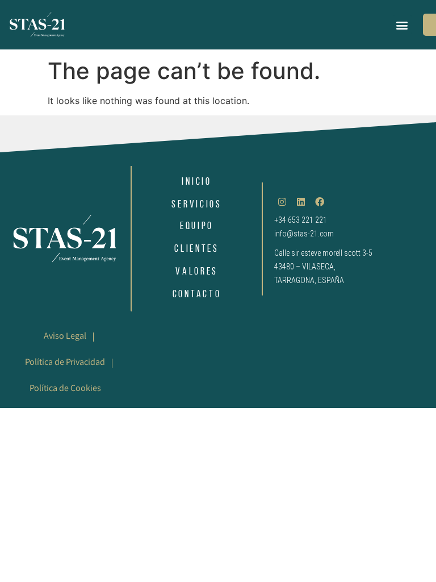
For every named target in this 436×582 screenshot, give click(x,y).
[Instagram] (282, 202)
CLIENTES (196, 249)
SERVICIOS (196, 205)
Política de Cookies (65, 389)
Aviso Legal (65, 336)
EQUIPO (196, 227)
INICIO (196, 182)
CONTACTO (197, 295)
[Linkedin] (301, 202)
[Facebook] (319, 202)
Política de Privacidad (65, 362)
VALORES (196, 272)
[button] (402, 24)
